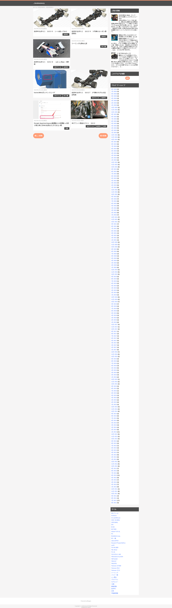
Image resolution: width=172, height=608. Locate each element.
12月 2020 (114, 242)
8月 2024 (114, 144)
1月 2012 (114, 486)
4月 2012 (114, 480)
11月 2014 (114, 409)
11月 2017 (114, 327)
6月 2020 (114, 256)
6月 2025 (114, 121)
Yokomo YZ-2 (115, 570)
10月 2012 (114, 466)
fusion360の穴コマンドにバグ (44, 92)
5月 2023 (114, 178)
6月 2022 (114, 203)
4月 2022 (114, 208)
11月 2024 (114, 137)
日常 (67, 128)
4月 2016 (114, 370)
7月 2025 (114, 119)
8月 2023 (114, 171)
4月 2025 (114, 126)
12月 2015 (114, 379)
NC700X (113, 529)
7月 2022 (114, 201)
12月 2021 (114, 217)
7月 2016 (114, 363)
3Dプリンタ (57, 67)
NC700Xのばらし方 (125, 53)
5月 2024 (114, 151)
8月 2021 (114, 226)
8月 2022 (114, 199)
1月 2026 (114, 105)
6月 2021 (114, 231)
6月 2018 (114, 311)
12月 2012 (114, 461)
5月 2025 (114, 123)
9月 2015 (114, 386)
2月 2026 (114, 103)
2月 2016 (114, 374)
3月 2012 (114, 482)
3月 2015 (114, 400)
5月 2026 (114, 96)
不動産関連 (114, 593)
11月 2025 (114, 109)
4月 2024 (114, 153)
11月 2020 (114, 244)
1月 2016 (114, 377)
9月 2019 (114, 276)
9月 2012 (114, 468)
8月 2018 (114, 306)
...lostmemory (39, 3)
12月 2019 (114, 269)
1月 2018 (114, 322)
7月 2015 (114, 391)
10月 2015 (114, 384)
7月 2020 (114, 253)
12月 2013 (114, 434)
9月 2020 (114, 249)
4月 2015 (114, 397)
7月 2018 (114, 308)
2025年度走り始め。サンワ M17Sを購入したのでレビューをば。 (128, 16)
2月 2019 (114, 292)
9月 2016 (114, 359)
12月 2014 (114, 406)
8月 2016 (114, 361)
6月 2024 (114, 148)
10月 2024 (114, 139)
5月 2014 (114, 423)
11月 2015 (114, 381)
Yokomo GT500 (116, 566)
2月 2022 (114, 212)
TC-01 (113, 552)
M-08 (112, 527)
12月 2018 (114, 297)
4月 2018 (114, 315)
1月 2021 (114, 240)
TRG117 (113, 561)
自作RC (66, 34)
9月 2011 (114, 496)
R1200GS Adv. (115, 536)
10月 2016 (114, 356)
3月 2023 (114, 183)
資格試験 (114, 586)
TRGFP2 (114, 563)
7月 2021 (114, 228)
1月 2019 (114, 295)
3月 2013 (114, 455)
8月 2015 (114, 388)
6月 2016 (114, 365)
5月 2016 (114, 368)
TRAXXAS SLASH (117, 556)
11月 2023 (114, 164)
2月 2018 (114, 320)
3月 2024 (114, 155)
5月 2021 (114, 233)
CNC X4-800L (115, 520)
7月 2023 (114, 173)
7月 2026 (114, 91)
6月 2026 (114, 94)
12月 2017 (114, 324)
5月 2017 (114, 340)
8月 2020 (114, 251)
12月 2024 (114, 135)
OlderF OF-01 (115, 531)
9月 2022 (114, 196)
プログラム (114, 579)
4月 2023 (114, 180)
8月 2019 (114, 279)
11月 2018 (114, 299)
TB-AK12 (114, 550)
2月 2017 (114, 347)
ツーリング (114, 572)
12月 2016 (114, 352)
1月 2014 (114, 432)
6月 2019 (114, 283)
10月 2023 (114, 167)
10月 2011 (114, 493)
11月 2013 (114, 436)
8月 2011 (114, 498)
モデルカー (114, 582)
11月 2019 (114, 272)
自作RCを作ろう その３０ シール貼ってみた (50, 31)
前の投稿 (103, 136)
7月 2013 (114, 445)
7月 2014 (114, 418)
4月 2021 (114, 235)
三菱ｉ (113, 584)
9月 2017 (114, 331)
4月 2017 (114, 343)
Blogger (89, 601)
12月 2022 (114, 189)
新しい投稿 (38, 136)
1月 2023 (114, 187)
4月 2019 (114, 288)
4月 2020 (114, 260)
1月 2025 (114, 132)
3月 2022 (114, 210)
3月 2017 (114, 345)
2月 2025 (114, 130)
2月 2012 (114, 484)
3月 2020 (114, 263)
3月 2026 (114, 100)
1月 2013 (114, 459)
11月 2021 (114, 219)
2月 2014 (114, 429)
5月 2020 (114, 258)
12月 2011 (114, 489)
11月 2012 (114, 464)
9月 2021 (114, 224)
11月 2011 (114, 491)
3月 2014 (114, 427)
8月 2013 (114, 443)
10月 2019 (114, 274)
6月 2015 (114, 393)
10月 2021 (114, 221)
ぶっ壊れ (114, 577)
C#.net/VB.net (115, 518)
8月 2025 (114, 116)
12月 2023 (114, 162)
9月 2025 (114, 114)
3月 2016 (114, 372)
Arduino (114, 515)
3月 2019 (114, 290)
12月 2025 (114, 107)
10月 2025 (114, 112)
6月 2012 (114, 475)
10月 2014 (114, 411)
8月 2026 (114, 89)
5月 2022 (114, 205)
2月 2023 (114, 185)
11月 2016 (114, 354)
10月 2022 (114, 194)
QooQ (89, 607)
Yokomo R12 (115, 568)
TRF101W (114, 559)
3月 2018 (114, 317)
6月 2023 (114, 176)
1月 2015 (114, 404)
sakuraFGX (115, 540)
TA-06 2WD (114, 547)
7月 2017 (114, 336)
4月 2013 (114, 452)
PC (112, 534)
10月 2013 (114, 438)
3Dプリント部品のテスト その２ (83, 123)
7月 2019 (114, 281)
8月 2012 (114, 470)
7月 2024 (114, 146)
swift (112, 545)
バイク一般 (114, 575)
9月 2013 (114, 441)
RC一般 (103, 46)
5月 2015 (114, 395)
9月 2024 (114, 141)
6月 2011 (114, 502)
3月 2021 (114, 237)
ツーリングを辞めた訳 (79, 43)
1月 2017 (114, 349)
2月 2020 (114, 265)
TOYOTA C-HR (116, 554)
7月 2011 (114, 500)
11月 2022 (114, 192)
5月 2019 (114, 285)
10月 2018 (114, 301)
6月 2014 (114, 420)
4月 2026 (114, 98)
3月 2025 (114, 128)
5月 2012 (114, 477)
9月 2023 (114, 169)
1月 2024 (114, 160)
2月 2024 (114, 157)
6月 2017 (114, 338)
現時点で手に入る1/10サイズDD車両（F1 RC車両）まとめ (128, 35)
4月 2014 (114, 425)
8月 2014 (114, 416)
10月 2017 (114, 329)
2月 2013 (114, 457)
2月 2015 (114, 402)
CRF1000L (114, 522)
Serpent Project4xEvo (118, 543)
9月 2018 (114, 304)
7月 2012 (114, 473)
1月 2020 (114, 267)
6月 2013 (114, 448)
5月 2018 (114, 313)
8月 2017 (114, 333)
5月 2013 (114, 450)
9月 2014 (114, 413)
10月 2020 (114, 247)
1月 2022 (114, 215)
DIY (112, 524)
